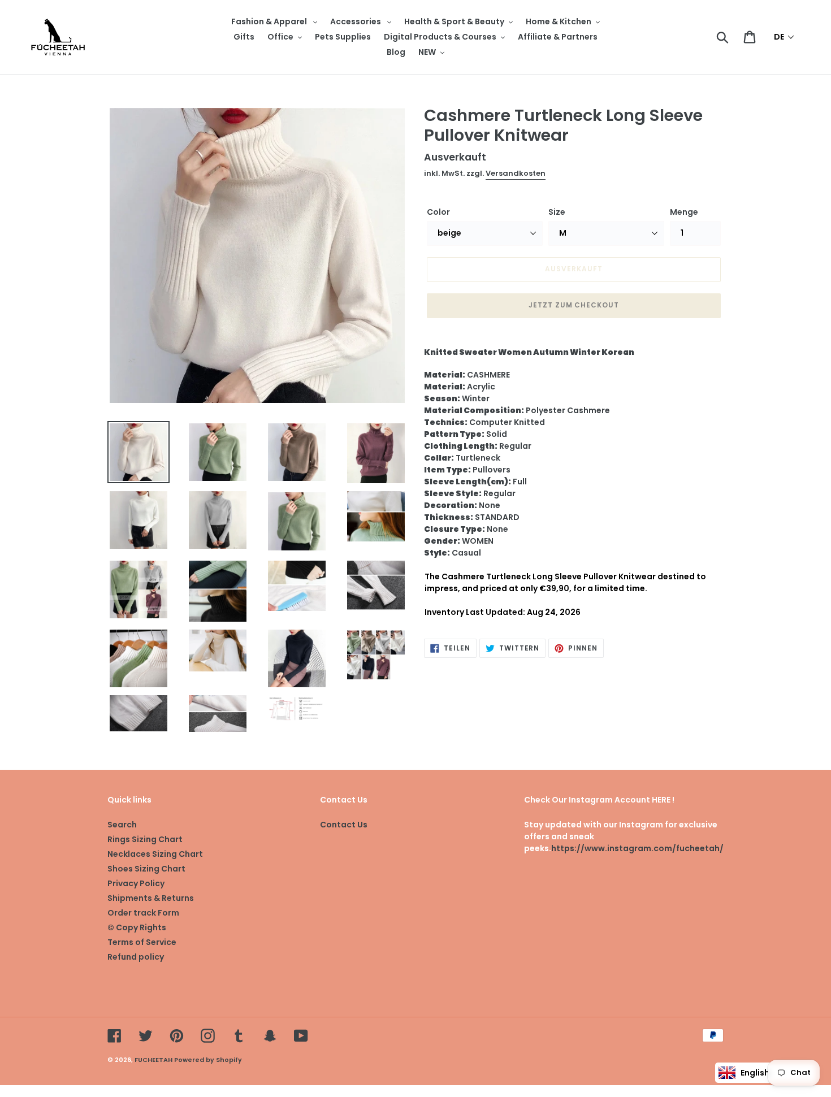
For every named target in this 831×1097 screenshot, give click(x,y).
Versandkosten (516, 173)
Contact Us (343, 824)
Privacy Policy (136, 883)
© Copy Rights (136, 927)
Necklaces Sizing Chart (155, 854)
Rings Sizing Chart (145, 839)
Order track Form (143, 912)
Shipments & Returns (150, 898)
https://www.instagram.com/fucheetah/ (637, 848)
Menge (684, 212)
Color (438, 212)
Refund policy (135, 956)
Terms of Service (141, 942)
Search (122, 824)
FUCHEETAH (153, 1059)
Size (556, 212)
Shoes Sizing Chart (146, 868)
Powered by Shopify (208, 1059)
